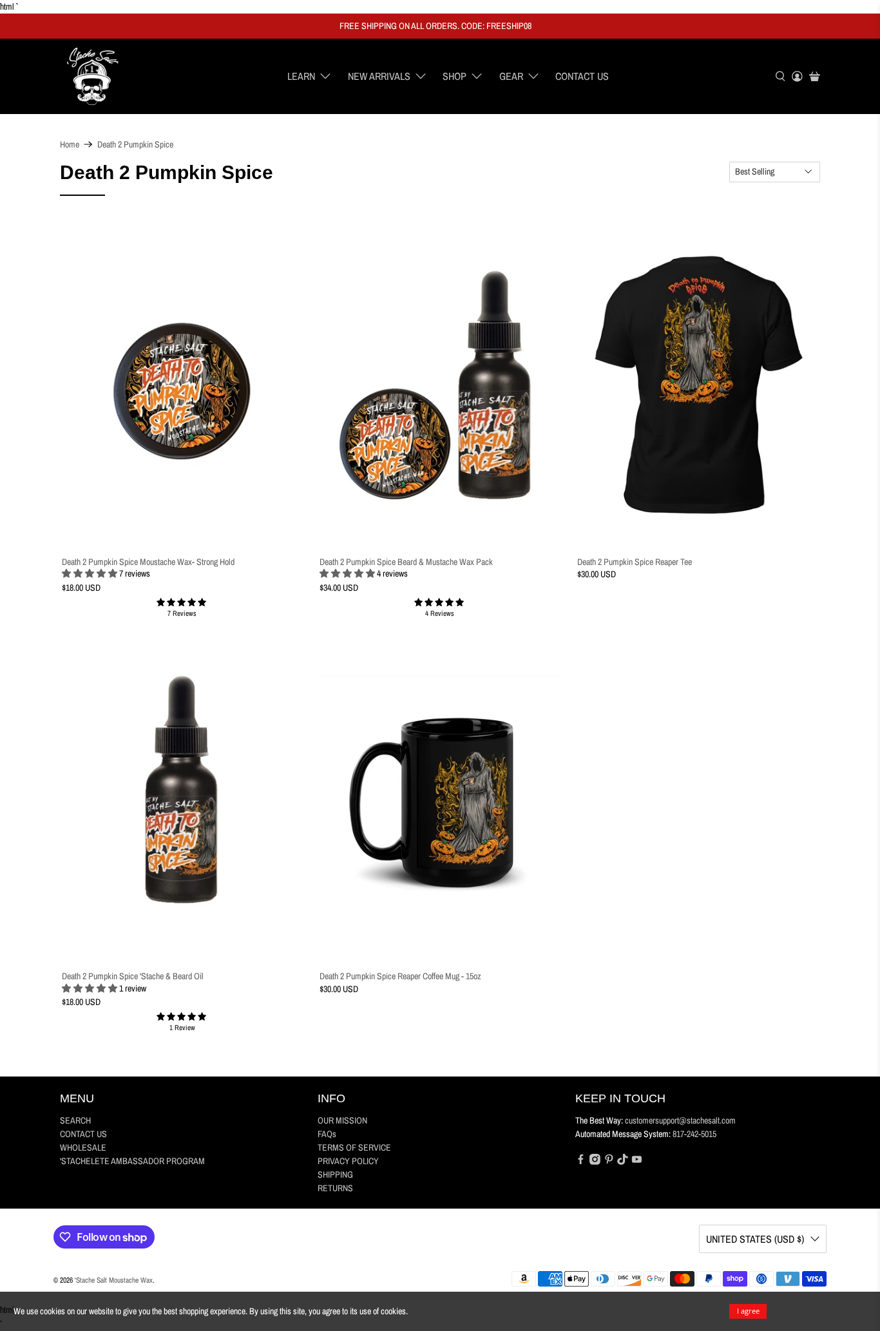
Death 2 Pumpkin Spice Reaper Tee (634, 562)
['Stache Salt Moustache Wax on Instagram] (594, 1161)
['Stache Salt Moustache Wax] (93, 77)
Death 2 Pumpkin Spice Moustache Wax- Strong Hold (148, 562)
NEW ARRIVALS (379, 76)
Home (69, 144)
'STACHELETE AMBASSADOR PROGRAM (132, 1161)
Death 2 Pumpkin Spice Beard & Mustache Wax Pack (406, 562)
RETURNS (335, 1188)
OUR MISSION (342, 1120)
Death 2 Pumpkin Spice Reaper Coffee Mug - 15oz (400, 976)
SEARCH (75, 1120)
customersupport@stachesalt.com (680, 1120)
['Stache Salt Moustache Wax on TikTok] (622, 1161)
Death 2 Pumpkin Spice (135, 144)
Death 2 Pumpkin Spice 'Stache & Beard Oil (133, 976)
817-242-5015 (694, 1134)
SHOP (454, 76)
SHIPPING (335, 1174)
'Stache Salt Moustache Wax (114, 1280)
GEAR (511, 76)
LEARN (301, 76)
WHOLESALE (83, 1147)
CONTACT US (582, 76)
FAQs (327, 1134)
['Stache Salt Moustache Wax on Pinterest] (609, 1161)
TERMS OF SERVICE (354, 1147)
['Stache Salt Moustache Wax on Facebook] (580, 1161)
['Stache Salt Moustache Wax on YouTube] (636, 1161)
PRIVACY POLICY (348, 1161)
